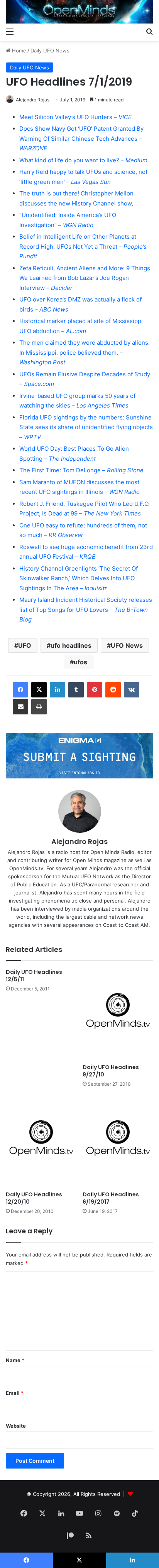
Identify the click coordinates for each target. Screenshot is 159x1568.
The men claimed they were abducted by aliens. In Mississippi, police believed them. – (84, 352)
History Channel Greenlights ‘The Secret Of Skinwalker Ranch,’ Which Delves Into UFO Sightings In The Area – (78, 578)
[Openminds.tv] (79, 12)
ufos (80, 662)
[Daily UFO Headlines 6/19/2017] (118, 1141)
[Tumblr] (76, 689)
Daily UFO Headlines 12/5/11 (34, 975)
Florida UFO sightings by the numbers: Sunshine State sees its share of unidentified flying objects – (86, 427)
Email (15, 1393)
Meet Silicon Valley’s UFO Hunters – (75, 117)
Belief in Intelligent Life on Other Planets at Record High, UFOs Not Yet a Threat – (83, 246)
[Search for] (149, 31)
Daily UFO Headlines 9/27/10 (111, 1070)
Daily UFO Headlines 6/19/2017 (111, 1198)
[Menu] (10, 31)
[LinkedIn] (57, 689)
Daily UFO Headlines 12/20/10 (34, 1198)
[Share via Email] (20, 706)
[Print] (39, 706)
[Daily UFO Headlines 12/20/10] (41, 1141)
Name (15, 1360)
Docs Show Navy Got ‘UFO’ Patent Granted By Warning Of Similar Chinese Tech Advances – (81, 138)
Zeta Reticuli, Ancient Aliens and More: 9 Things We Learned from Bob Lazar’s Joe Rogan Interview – (84, 277)
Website (16, 1426)
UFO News (127, 645)
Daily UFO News (49, 50)
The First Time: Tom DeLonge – (81, 470)
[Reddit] (113, 689)
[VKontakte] (131, 689)
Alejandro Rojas (32, 100)
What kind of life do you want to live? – (83, 160)
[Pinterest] (94, 689)
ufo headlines (71, 645)
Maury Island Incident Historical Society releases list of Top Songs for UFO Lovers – (85, 609)
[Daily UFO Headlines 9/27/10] (118, 1014)
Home (18, 50)
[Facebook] (20, 689)
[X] (39, 689)
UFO (24, 645)
